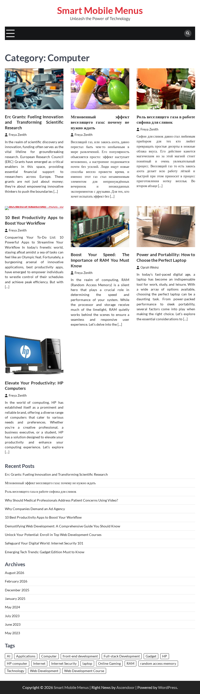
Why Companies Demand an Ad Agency (35, 509)
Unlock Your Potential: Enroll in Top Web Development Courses (53, 535)
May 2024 (12, 607)
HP (164, 656)
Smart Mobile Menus (100, 10)
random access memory (158, 663)
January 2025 (15, 599)
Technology (15, 671)
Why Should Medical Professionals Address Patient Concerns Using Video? (61, 500)
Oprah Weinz (149, 267)
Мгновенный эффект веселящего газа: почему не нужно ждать (100, 122)
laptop (87, 663)
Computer (49, 656)
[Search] (187, 33)
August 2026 (14, 573)
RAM (130, 663)
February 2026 (16, 581)
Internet (39, 663)
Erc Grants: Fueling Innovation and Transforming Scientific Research (34, 122)
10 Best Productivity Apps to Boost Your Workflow (34, 220)
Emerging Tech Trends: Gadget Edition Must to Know (44, 552)
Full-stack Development (122, 656)
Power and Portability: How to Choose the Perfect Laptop (166, 257)
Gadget (151, 656)
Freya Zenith (18, 135)
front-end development (80, 656)
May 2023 (12, 633)
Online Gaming (109, 663)
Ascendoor (125, 687)
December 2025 (17, 590)
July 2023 (12, 616)
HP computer (17, 663)
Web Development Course (84, 671)
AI (8, 656)
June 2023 (12, 624)
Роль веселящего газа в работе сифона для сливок (166, 119)
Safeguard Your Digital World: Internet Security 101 (44, 543)
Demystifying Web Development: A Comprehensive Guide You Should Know (62, 526)
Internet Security (64, 663)
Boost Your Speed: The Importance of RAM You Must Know (100, 260)
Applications (25, 656)
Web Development (44, 671)
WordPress (167, 687)
